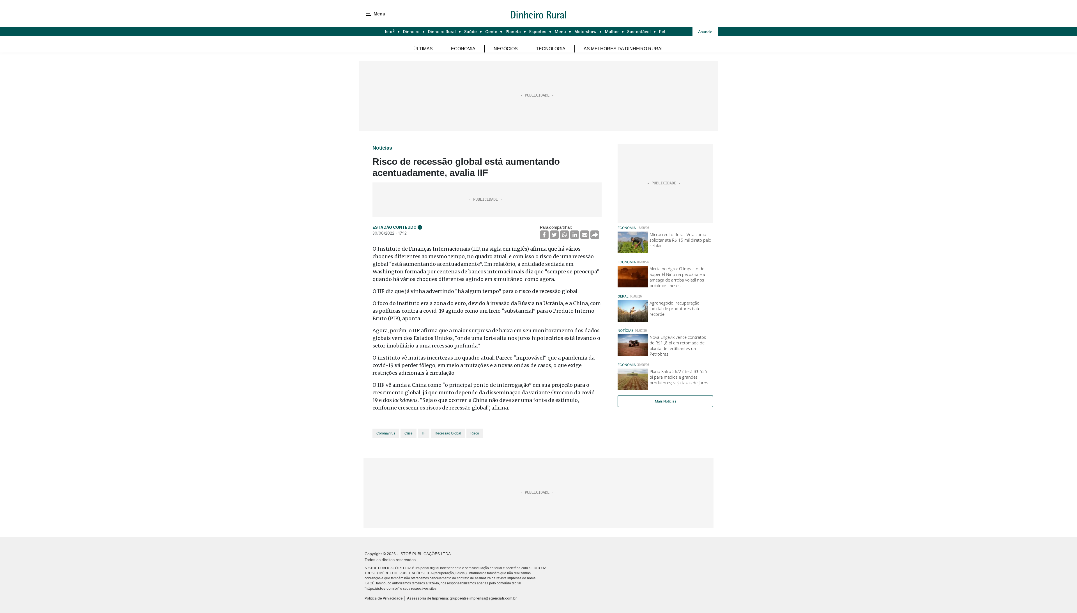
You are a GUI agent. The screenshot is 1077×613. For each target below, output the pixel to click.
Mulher (612, 31)
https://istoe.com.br (382, 588)
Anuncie (705, 31)
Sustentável (639, 31)
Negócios (506, 48)
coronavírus (385, 433)
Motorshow (585, 31)
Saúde (470, 31)
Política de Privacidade (384, 598)
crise (408, 433)
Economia (463, 48)
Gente (491, 31)
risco (474, 433)
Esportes (537, 31)
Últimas (423, 48)
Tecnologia (550, 48)
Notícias (382, 148)
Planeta (513, 31)
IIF (423, 433)
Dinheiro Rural (442, 31)
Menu (560, 31)
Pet (662, 31)
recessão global (448, 433)
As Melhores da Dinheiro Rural (624, 48)
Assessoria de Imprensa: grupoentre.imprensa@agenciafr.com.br (462, 598)
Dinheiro (411, 31)
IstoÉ (390, 31)
